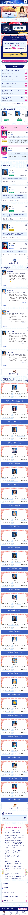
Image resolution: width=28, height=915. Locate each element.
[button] (12, 19)
